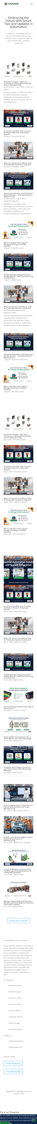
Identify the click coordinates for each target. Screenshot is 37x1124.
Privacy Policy (18, 1100)
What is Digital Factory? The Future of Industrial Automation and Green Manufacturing (18, 807)
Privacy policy (5, 1123)
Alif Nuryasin (10, 87)
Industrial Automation (11, 201)
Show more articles (18, 920)
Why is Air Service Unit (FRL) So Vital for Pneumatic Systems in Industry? (17, 164)
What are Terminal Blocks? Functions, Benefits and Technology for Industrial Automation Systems (18, 903)
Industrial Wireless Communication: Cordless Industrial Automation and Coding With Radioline (17, 871)
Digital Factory (16, 280)
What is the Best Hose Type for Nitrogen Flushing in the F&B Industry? (15, 244)
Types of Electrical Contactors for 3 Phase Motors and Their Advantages (18, 738)
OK (34, 1120)
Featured (26, 811)
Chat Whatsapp (13, 1063)
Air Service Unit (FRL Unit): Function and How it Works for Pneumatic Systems (17, 132)
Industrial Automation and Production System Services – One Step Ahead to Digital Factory (18, 195)
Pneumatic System (18, 136)
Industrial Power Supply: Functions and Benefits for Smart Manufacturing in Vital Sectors (18, 276)
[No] (11, 1123)
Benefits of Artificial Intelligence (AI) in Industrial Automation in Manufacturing (18, 839)
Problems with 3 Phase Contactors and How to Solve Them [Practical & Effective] (17, 769)
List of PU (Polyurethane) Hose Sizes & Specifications (18, 707)
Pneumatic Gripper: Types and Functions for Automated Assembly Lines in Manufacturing (17, 83)
